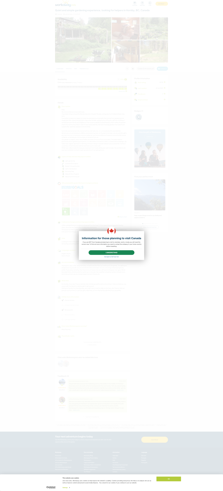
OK (169, 479)
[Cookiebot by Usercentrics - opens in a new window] (51, 487)
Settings (65, 487)
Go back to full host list (111, 257)
